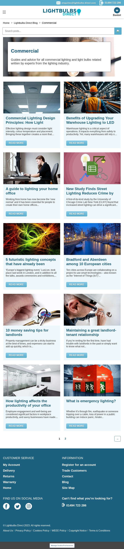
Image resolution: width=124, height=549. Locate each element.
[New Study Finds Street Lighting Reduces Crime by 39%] (92, 168)
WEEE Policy (59, 530)
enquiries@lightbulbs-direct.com (79, 3)
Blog (65, 482)
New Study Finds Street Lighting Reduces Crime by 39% (89, 191)
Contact (67, 476)
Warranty (9, 482)
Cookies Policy (41, 530)
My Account (11, 464)
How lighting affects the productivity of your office (28, 403)
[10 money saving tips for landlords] (31, 310)
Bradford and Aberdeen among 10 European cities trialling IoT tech (88, 261)
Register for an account (79, 464)
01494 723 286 (76, 505)
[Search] (118, 31)
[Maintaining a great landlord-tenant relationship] (92, 310)
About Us (8, 530)
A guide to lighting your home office (32, 191)
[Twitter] (17, 506)
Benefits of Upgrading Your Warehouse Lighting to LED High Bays (90, 120)
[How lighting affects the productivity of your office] (31, 380)
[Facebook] (6, 506)
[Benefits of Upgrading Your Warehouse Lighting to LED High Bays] (92, 97)
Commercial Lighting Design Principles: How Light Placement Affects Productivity (30, 120)
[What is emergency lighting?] (92, 380)
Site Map (68, 487)
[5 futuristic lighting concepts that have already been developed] (31, 239)
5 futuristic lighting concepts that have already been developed (31, 261)
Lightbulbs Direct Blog (26, 23)
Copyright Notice (78, 530)
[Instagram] (28, 506)
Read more (16, 143)
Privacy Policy (23, 530)
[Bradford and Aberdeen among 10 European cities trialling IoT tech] (92, 239)
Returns (8, 476)
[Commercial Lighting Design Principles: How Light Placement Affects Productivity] (31, 97)
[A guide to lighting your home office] (31, 168)
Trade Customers (74, 470)
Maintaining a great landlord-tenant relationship (91, 332)
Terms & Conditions (99, 530)
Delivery (9, 470)
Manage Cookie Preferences (62, 545)
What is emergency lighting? (91, 401)
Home (6, 23)
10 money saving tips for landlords (27, 332)
